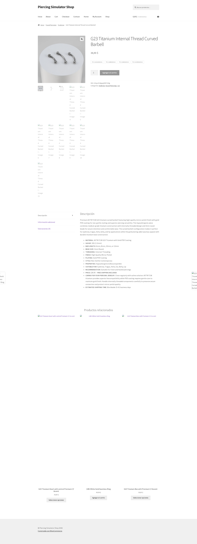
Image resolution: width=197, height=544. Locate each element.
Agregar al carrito (109, 72)
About (48, 16)
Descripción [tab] (42, 215)
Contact (76, 16)
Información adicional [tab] (46, 222)
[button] (82, 39)
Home (86, 16)
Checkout (65, 16)
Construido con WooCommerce (50, 531)
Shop (107, 16)
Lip (119, 86)
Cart (56, 16)
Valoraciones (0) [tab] (44, 229)
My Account (97, 16)
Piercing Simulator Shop (56, 7)
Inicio (40, 16)
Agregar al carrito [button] (98, 498)
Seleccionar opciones (56, 500)
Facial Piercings (51, 25)
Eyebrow (61, 25)
